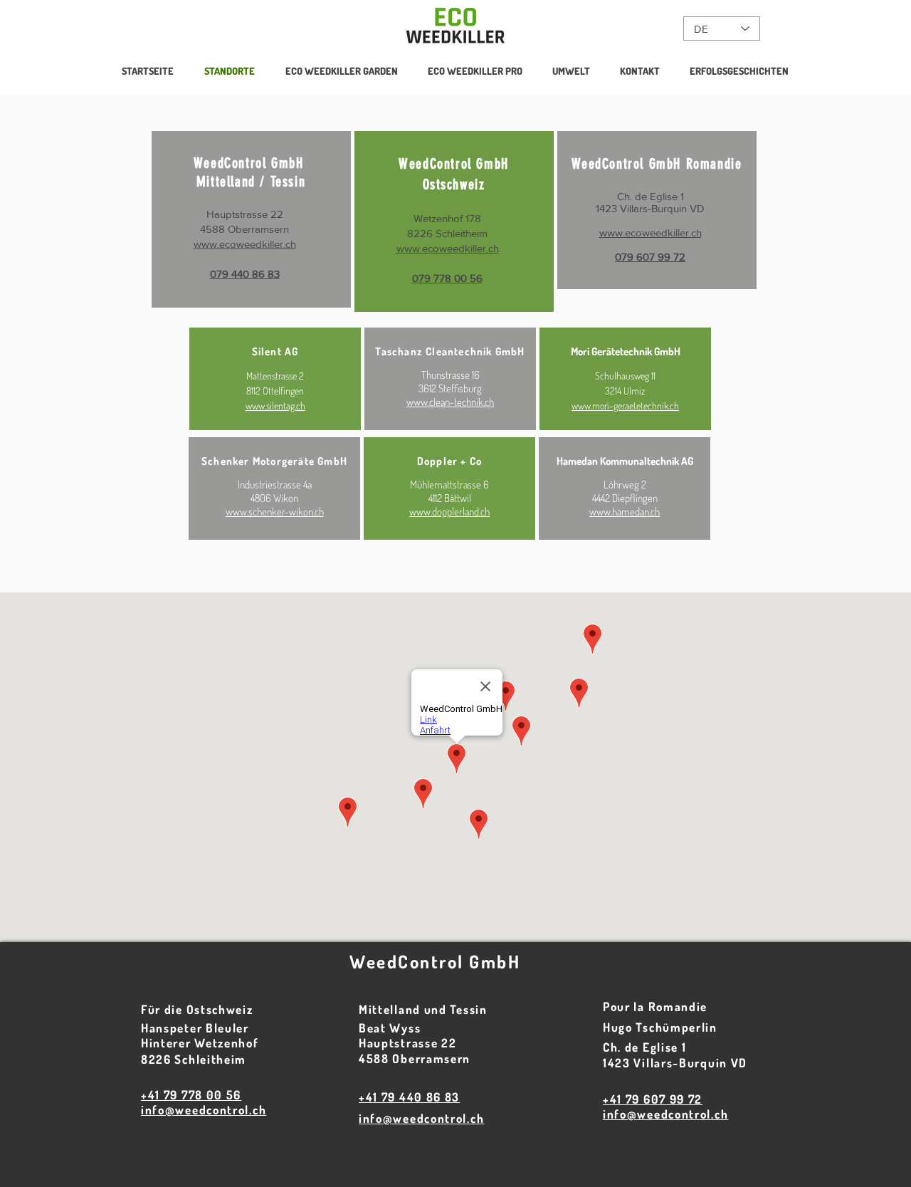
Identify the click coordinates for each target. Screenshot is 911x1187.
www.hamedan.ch (624, 511)
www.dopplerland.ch (449, 511)
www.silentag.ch (275, 405)
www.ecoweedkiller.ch (245, 244)
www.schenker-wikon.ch (275, 511)
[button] (475, 71)
